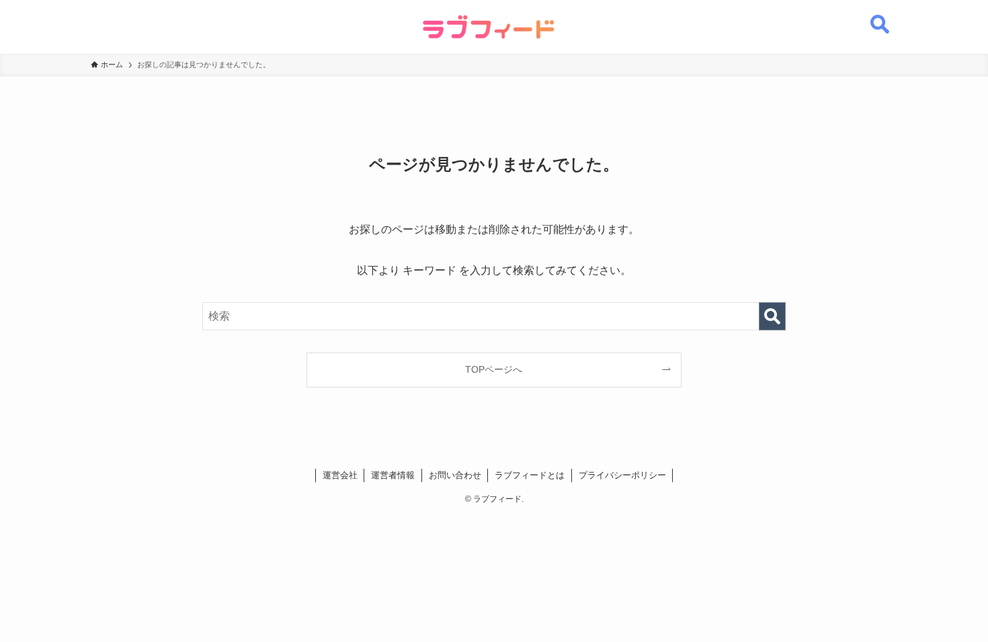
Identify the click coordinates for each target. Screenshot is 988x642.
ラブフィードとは (530, 475)
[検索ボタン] (879, 17)
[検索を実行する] (772, 316)
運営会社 (340, 475)
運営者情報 (393, 475)
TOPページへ (493, 369)
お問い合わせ (455, 475)
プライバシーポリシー (622, 475)
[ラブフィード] (489, 27)
